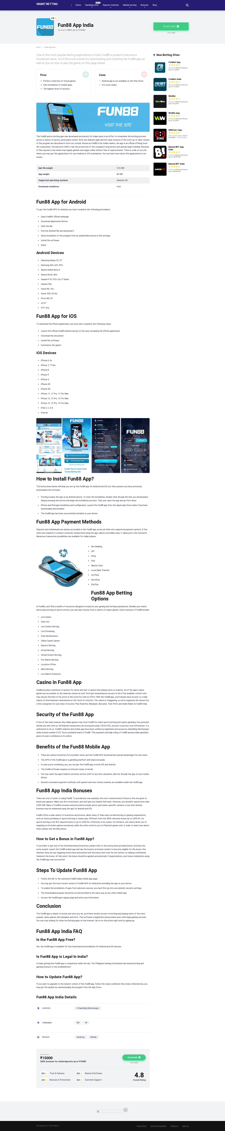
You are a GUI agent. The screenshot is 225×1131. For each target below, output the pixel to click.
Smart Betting (47, 3)
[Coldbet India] (160, 90)
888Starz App (175, 130)
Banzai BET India (176, 164)
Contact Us (174, 1126)
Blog (155, 5)
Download (169, 26)
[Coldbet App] (160, 73)
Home (78, 5)
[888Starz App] (160, 141)
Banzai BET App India (176, 148)
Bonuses (144, 5)
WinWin (172, 96)
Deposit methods (111, 5)
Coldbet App (174, 62)
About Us (185, 1126)
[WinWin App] (160, 124)
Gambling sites (92, 5)
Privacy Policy (141, 1126)
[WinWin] (160, 107)
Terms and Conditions (158, 1126)
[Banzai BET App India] (160, 158)
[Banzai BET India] (160, 175)
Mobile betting (129, 5)
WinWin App (174, 113)
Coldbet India (174, 79)
